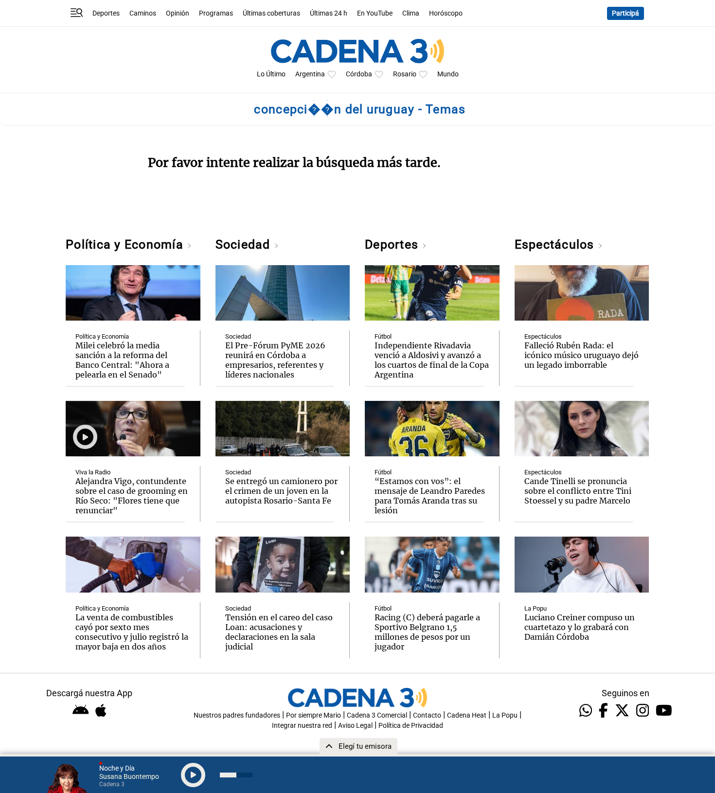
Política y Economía (126, 244)
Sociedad (244, 244)
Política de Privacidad (410, 725)
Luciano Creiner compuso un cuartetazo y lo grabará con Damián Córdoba (579, 627)
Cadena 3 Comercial (377, 715)
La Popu (535, 608)
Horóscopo (446, 13)
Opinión (177, 13)
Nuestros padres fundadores (237, 715)
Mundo (448, 74)
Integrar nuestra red (302, 725)
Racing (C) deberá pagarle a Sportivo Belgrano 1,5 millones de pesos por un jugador (427, 632)
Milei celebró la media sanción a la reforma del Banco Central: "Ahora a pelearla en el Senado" (122, 360)
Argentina (310, 74)
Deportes (106, 13)
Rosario (404, 74)
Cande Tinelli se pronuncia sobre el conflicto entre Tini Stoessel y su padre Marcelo (577, 490)
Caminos (142, 13)
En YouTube (375, 13)
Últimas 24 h (328, 13)
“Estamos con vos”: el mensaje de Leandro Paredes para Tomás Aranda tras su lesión (430, 495)
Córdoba (359, 74)
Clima (410, 13)
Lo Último (271, 74)
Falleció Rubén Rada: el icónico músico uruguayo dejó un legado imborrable (581, 355)
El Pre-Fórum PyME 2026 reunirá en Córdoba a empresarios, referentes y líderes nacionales (275, 360)
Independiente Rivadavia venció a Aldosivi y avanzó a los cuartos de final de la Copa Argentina (432, 360)
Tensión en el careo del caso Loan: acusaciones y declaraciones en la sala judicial (279, 632)
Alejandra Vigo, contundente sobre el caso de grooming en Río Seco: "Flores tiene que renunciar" (131, 495)
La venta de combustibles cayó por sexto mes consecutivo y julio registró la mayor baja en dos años (131, 632)
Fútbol (383, 336)
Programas (216, 13)
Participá (625, 13)
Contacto (427, 715)
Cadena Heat (466, 715)
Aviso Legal (355, 725)
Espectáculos (556, 244)
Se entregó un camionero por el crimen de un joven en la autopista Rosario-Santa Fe (281, 490)
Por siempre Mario (313, 715)
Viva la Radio (92, 472)
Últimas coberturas (271, 13)
